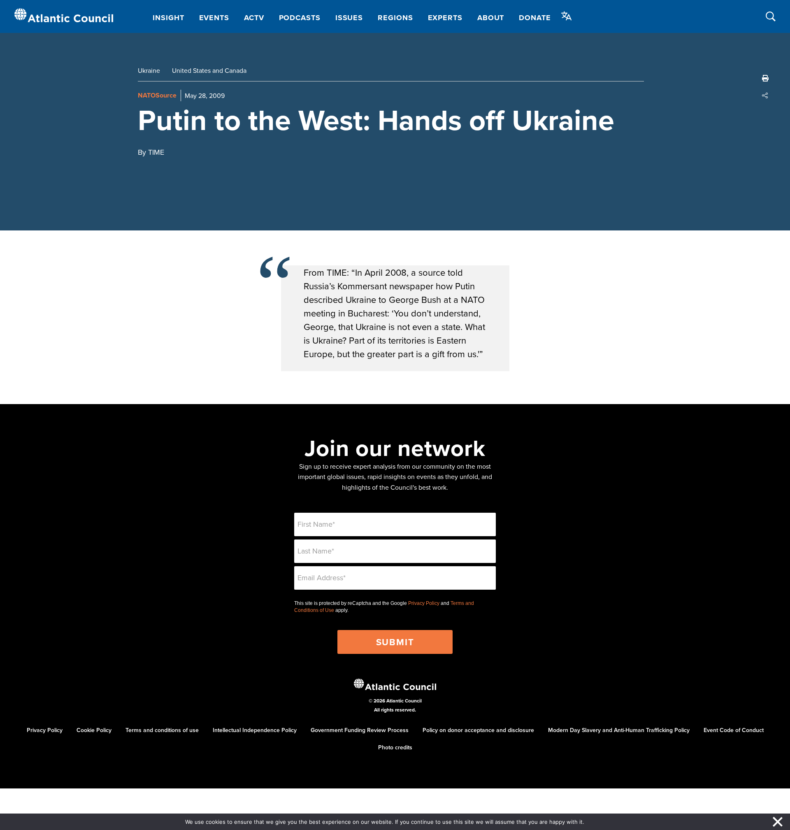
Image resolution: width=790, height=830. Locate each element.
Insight (168, 17)
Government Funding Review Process (360, 730)
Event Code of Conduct (734, 730)
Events (214, 17)
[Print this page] (765, 78)
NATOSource (157, 95)
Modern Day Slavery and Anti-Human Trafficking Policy (619, 730)
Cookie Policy (94, 730)
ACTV (254, 17)
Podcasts (300, 17)
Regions (395, 17)
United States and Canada (209, 70)
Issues (349, 17)
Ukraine (149, 70)
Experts (445, 17)
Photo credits (395, 747)
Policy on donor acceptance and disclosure (478, 730)
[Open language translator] (566, 16)
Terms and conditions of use (162, 730)
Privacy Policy (423, 603)
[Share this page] (765, 95)
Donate (535, 17)
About (490, 17)
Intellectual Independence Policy (255, 730)
